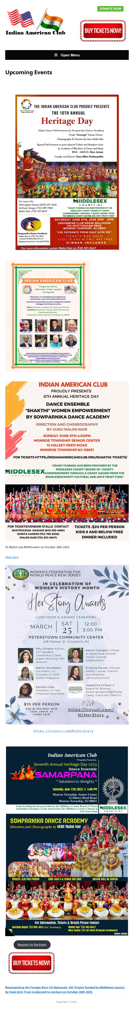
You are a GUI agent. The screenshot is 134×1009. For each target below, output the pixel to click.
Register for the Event (32, 945)
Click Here (11, 557)
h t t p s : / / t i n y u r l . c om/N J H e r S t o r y (63, 731)
